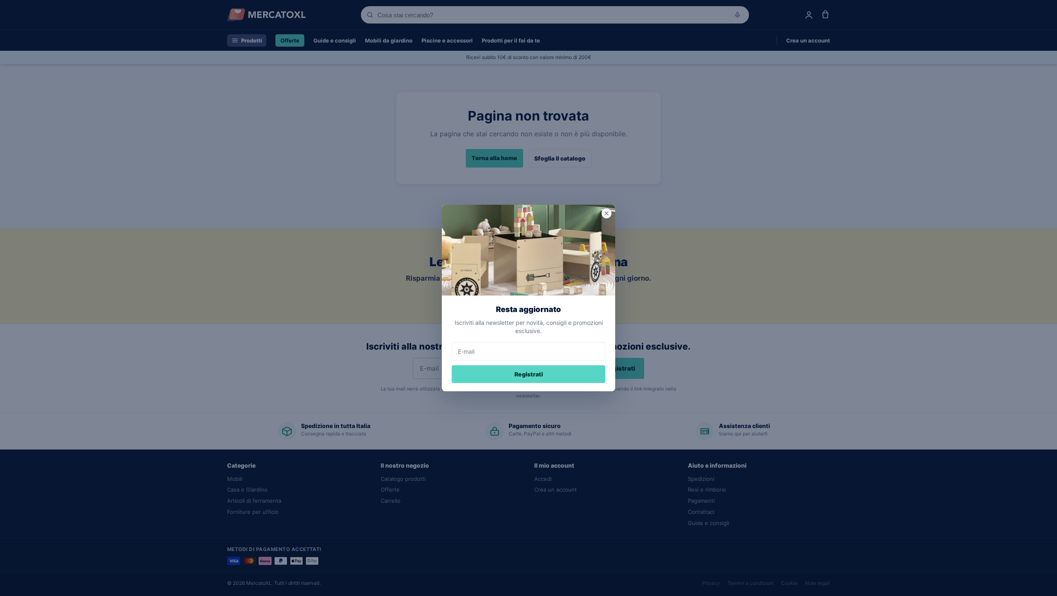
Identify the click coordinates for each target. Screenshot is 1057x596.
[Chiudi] (606, 213)
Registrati (528, 374)
